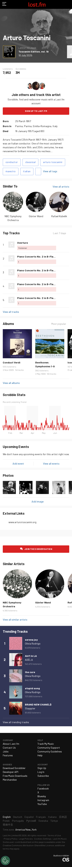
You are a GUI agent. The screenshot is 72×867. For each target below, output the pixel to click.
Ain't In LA (31, 655)
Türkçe (54, 820)
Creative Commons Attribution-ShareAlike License (28, 845)
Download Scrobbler (14, 768)
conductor (12, 162)
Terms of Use (54, 835)
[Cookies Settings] (5, 860)
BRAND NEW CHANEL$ (38, 704)
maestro (11, 171)
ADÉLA (29, 659)
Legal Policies (26, 838)
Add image (38, 501)
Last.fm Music (60, 838)
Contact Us (9, 747)
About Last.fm (11, 743)
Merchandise (10, 779)
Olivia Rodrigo (32, 643)
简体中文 (8, 824)
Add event (18, 463)
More (68, 245)
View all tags (50, 171)
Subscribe (43, 775)
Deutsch (17, 816)
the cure (30, 672)
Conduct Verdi (11, 362)
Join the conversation (38, 549)
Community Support (48, 747)
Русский (31, 820)
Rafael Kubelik (59, 216)
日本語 (63, 816)
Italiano (52, 816)
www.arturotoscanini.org (22, 522)
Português (18, 820)
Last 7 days (59, 233)
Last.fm (37, 4)
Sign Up (41, 768)
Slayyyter (30, 708)
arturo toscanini (52, 162)
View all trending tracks (16, 722)
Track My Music (45, 743)
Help (39, 755)
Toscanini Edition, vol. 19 (33, 51)
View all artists (61, 186)
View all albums (11, 382)
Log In (40, 771)
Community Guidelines (49, 751)
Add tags (38, 171)
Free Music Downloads (15, 775)
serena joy (31, 639)
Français (41, 816)
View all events (51, 463)
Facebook (43, 788)
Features (8, 755)
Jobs (5, 751)
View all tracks (11, 311)
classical (30, 162)
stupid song (32, 688)
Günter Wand (36, 216)
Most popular (58, 324)
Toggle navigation (4, 4)
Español (29, 816)
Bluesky (41, 796)
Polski (6, 820)
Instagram (43, 800)
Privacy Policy (11, 838)
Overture (22, 242)
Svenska (43, 820)
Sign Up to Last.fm (36, 111)
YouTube (42, 803)
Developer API (10, 771)
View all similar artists (15, 619)
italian (27, 171)
